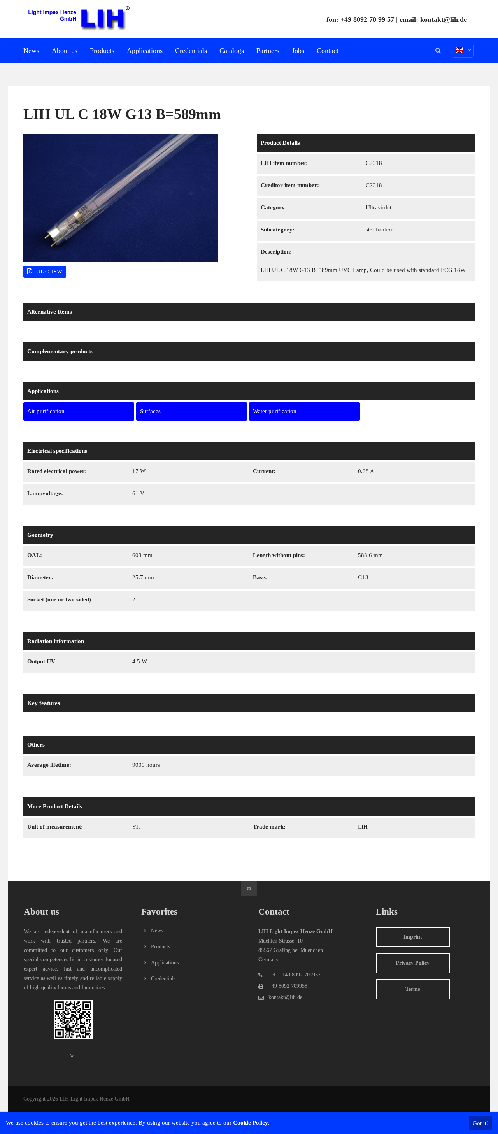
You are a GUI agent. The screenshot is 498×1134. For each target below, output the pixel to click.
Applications (165, 963)
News (157, 931)
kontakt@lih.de (443, 19)
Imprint (412, 937)
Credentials (163, 979)
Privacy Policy (413, 963)
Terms (412, 989)
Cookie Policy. (251, 1123)
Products (160, 947)
